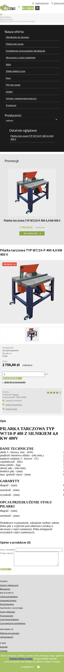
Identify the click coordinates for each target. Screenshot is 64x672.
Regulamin (5, 589)
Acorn (15, 394)
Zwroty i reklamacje (9, 585)
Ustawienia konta (8, 600)
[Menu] (37, 8)
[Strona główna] (8, 7)
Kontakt (3, 646)
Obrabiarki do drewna (17, 37)
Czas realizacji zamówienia (12, 623)
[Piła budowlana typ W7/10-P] (32, 334)
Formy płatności (7, 611)
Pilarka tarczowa (6, 19)
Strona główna (5, 17)
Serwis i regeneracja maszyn (21, 98)
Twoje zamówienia (9, 596)
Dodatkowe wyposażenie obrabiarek (25, 50)
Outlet (9, 91)
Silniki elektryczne (15, 71)
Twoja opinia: (6, 553)
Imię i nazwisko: (7, 549)
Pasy (8, 78)
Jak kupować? (7, 637)
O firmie (3, 650)
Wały (8, 64)
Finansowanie (6, 615)
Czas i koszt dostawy (9, 619)
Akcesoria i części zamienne (21, 57)
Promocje (11, 105)
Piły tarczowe (13, 84)
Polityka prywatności (9, 633)
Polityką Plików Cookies (21, 658)
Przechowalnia (7, 604)
